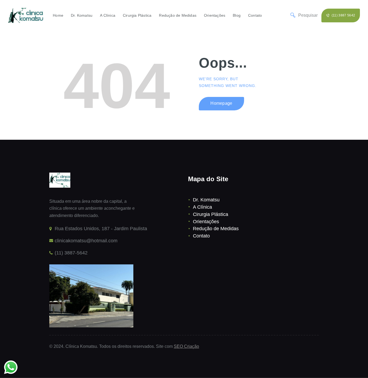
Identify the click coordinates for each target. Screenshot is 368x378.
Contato (201, 236)
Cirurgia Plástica (210, 214)
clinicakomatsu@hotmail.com (86, 240)
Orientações (206, 221)
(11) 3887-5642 (71, 253)
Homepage (221, 103)
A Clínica (202, 207)
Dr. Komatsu (206, 199)
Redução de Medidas (216, 228)
